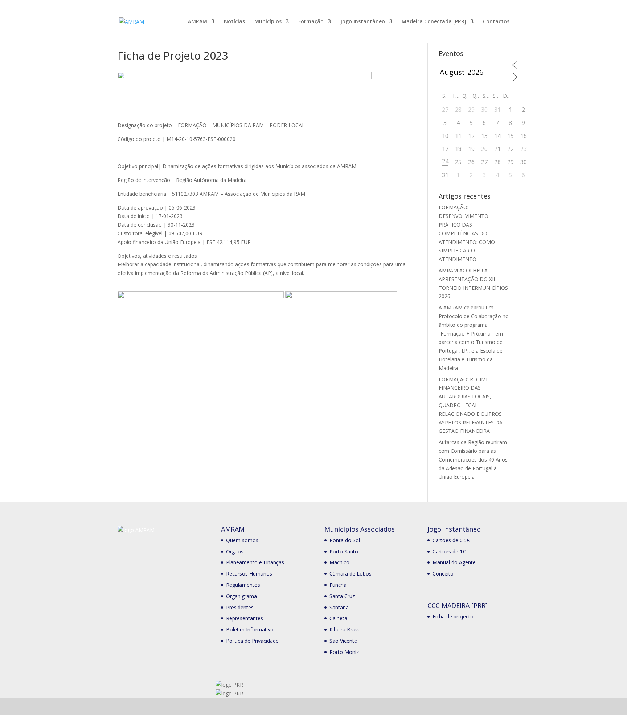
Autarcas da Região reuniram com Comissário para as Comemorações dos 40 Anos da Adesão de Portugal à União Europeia (473, 459)
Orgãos (234, 551)
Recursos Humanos (249, 573)
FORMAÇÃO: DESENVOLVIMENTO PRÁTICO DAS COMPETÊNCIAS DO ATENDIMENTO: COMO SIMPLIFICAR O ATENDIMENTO (467, 233)
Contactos (496, 22)
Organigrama (241, 596)
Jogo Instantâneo (362, 22)
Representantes (244, 618)
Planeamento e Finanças (255, 562)
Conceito (443, 573)
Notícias (234, 22)
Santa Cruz (342, 596)
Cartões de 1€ (449, 551)
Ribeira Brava (345, 629)
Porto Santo (343, 551)
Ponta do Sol (344, 540)
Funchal (338, 584)
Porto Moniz (344, 652)
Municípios (268, 22)
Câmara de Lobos (350, 573)
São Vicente (343, 640)
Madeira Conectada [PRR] (434, 22)
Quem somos (242, 540)
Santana (339, 607)
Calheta (338, 618)
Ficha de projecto (453, 616)
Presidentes (240, 607)
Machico (339, 562)
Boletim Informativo (250, 629)
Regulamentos (243, 584)
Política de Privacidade (252, 640)
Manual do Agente (454, 562)
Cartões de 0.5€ (451, 540)
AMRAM (197, 22)
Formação (311, 22)
